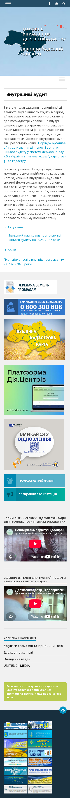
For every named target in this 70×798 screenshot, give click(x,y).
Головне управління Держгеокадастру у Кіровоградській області (44, 41)
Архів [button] (12, 250)
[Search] (64, 3)
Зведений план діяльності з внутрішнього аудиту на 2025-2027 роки (35, 237)
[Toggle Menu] (8, 3)
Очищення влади (17, 659)
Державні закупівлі (18, 652)
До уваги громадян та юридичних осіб (33, 646)
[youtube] (56, 3)
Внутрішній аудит (26, 94)
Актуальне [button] (16, 227)
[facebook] (49, 3)
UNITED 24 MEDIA (17, 665)
